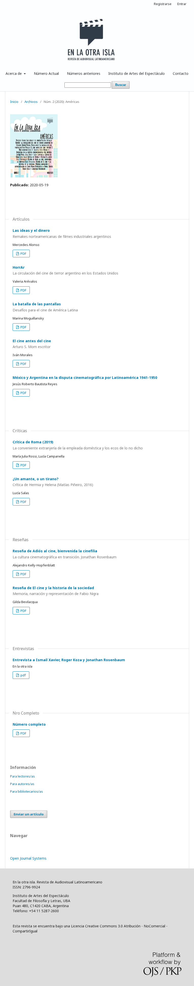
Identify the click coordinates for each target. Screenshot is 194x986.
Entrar (181, 4)
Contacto (180, 73)
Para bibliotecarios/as (26, 791)
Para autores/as (22, 784)
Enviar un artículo (29, 814)
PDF (23, 253)
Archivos (31, 101)
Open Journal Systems (28, 858)
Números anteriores (83, 73)
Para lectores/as (22, 776)
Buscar (120, 85)
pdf (23, 675)
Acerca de (14, 73)
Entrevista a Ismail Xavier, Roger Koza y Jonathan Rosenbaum (69, 659)
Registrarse (163, 4)
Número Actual (46, 73)
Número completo (29, 724)
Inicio (14, 101)
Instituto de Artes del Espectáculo (136, 73)
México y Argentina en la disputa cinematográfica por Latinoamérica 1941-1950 (85, 377)
